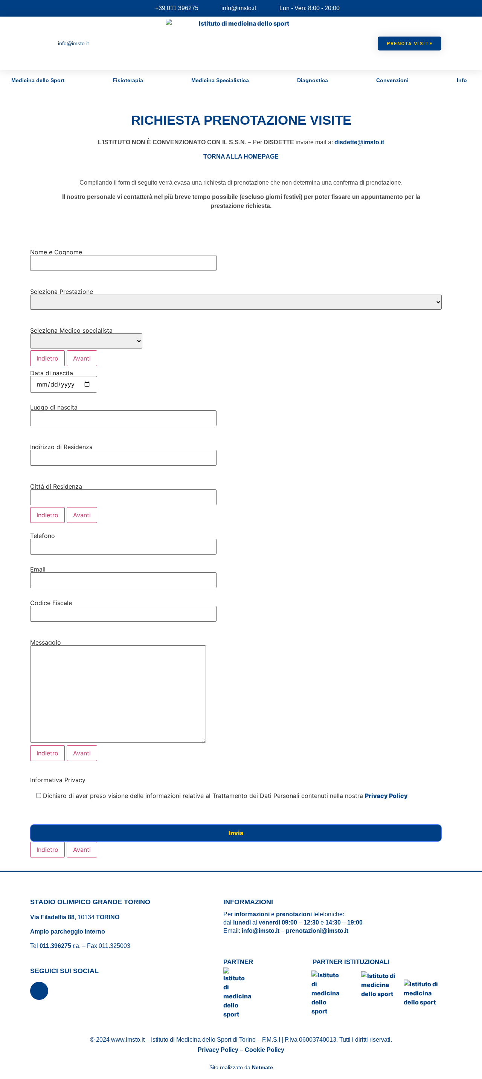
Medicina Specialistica (220, 80)
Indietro (47, 358)
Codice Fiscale (51, 603)
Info (462, 80)
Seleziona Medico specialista (71, 330)
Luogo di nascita (54, 407)
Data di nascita (51, 373)
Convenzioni (392, 80)
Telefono (42, 536)
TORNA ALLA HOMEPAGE (241, 156)
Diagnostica (312, 80)
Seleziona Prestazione (61, 291)
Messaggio (45, 642)
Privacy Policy (386, 795)
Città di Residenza (56, 486)
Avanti (82, 358)
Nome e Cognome (56, 252)
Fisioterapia (128, 80)
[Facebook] (39, 991)
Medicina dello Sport (37, 80)
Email (38, 569)
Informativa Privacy (219, 787)
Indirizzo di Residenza (61, 447)
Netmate (262, 1067)
